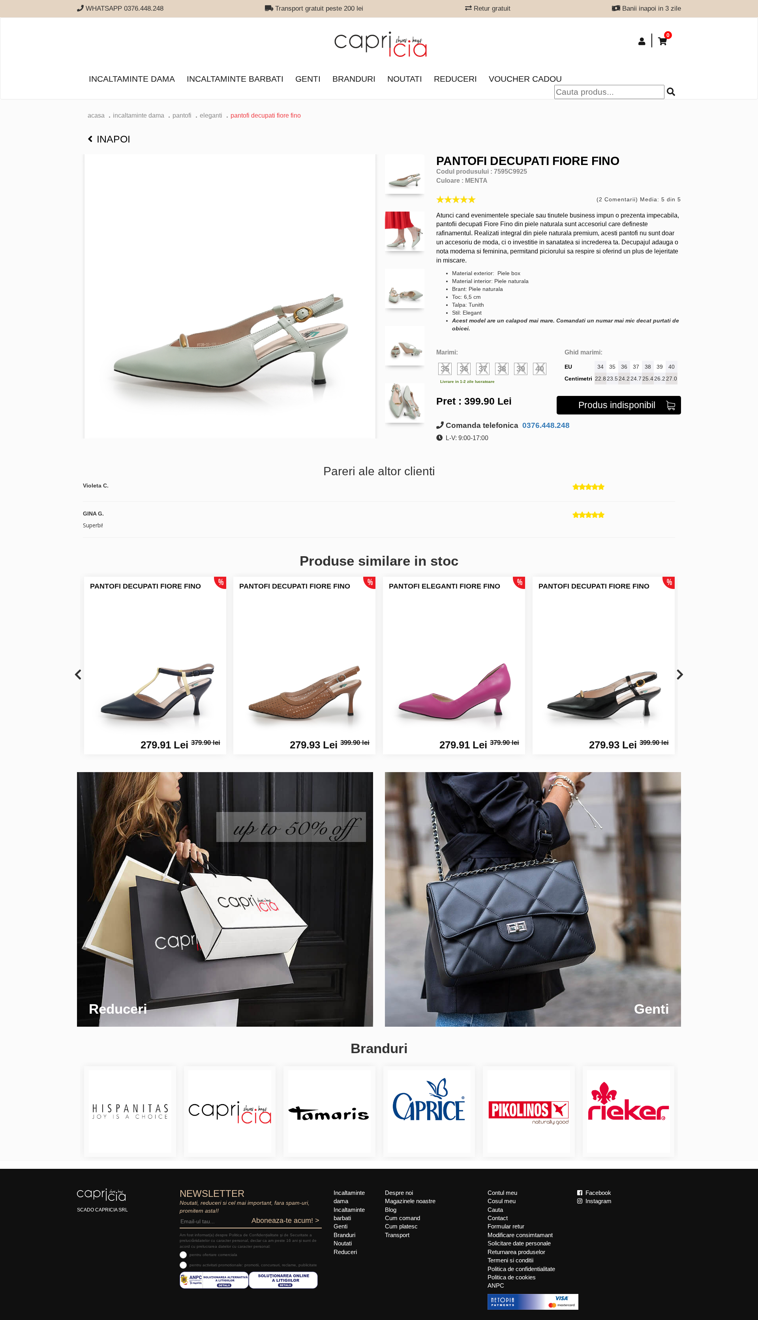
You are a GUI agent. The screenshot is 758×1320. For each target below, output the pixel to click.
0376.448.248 (545, 425)
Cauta (495, 1209)
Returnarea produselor (516, 1252)
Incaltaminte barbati (235, 78)
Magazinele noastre (410, 1201)
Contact (498, 1218)
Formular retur (506, 1226)
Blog (390, 1209)
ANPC (496, 1285)
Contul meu (502, 1192)
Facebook (597, 1192)
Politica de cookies (512, 1277)
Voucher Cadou (525, 78)
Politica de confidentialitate (521, 1269)
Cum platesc (401, 1226)
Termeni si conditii (510, 1260)
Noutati (404, 78)
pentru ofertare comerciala (213, 1254)
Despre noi (399, 1192)
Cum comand (402, 1218)
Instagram (598, 1201)
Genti (308, 78)
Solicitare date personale (519, 1243)
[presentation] (78, 675)
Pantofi (182, 115)
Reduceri (455, 78)
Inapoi (113, 138)
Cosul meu (502, 1201)
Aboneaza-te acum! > (285, 1220)
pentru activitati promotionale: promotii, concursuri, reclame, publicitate (253, 1265)
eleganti (211, 115)
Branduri (353, 78)
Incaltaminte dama (132, 78)
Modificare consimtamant (520, 1235)
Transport (397, 1235)
